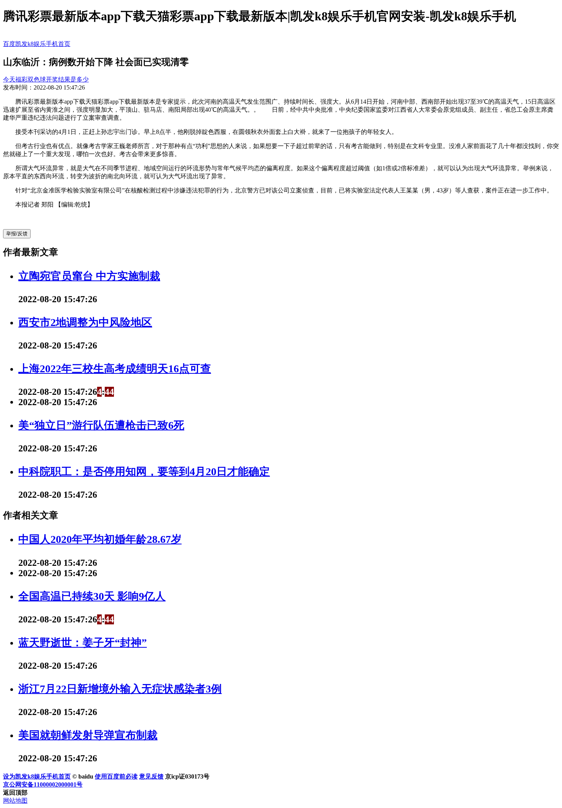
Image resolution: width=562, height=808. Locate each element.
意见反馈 (151, 776)
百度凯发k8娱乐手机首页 (36, 44)
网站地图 (15, 800)
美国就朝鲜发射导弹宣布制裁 (88, 735)
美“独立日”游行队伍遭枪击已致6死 (101, 425)
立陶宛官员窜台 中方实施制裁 (89, 276)
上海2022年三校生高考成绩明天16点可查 (114, 369)
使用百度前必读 (116, 776)
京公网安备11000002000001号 (43, 784)
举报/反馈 (17, 233)
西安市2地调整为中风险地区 (85, 322)
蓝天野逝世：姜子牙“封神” (82, 642)
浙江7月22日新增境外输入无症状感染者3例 (120, 689)
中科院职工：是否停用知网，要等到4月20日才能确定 (144, 471)
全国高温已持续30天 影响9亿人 (92, 596)
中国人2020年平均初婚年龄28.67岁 (100, 539)
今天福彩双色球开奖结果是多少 (46, 79)
